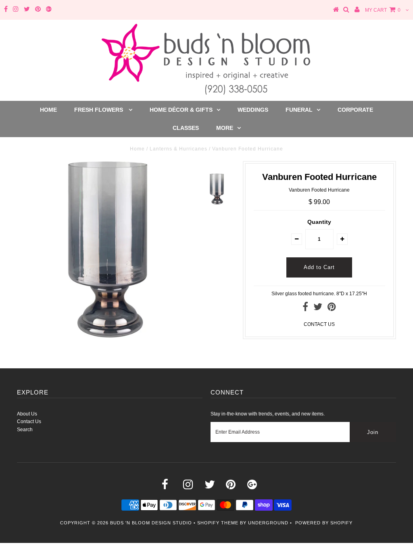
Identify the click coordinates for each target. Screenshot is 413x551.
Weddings (253, 109)
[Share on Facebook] (305, 308)
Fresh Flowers (99, 109)
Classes (186, 128)
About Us (27, 414)
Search (25, 429)
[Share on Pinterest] (331, 308)
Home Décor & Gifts (181, 109)
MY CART (382, 10)
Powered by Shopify (324, 522)
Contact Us (29, 421)
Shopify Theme (217, 522)
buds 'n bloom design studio (151, 522)
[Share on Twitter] (317, 308)
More (224, 128)
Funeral (299, 109)
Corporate (355, 109)
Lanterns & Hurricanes (178, 149)
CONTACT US (319, 324)
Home (48, 109)
